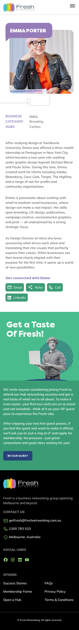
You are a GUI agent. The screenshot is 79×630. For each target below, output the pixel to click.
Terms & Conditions (59, 600)
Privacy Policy (55, 591)
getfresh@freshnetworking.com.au (34, 520)
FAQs (49, 583)
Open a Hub (12, 600)
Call (58, 287)
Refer (39, 287)
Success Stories (15, 583)
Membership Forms (17, 591)
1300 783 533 (19, 529)
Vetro (33, 116)
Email (18, 287)
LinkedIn (19, 298)
